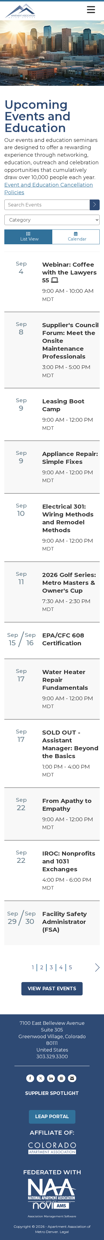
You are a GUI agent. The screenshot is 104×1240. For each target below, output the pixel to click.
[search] (95, 204)
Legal (64, 1232)
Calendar (76, 239)
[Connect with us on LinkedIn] (51, 1078)
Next (97, 968)
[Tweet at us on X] (40, 1078)
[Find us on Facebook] (30, 1078)
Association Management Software (52, 1216)
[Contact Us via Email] (72, 1078)
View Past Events (52, 988)
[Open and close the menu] (66, 10)
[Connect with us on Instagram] (61, 1078)
